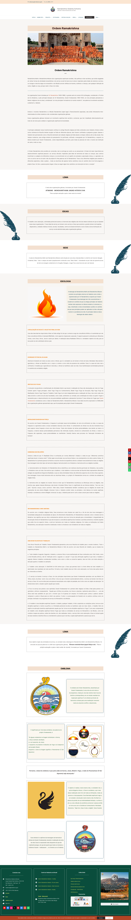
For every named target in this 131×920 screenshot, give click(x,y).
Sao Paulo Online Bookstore (77, 878)
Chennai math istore (75, 884)
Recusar (101, 918)
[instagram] (129, 455)
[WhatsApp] (28, 907)
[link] (65, 34)
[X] (14, 907)
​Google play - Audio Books (77, 889)
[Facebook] (7, 907)
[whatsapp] (129, 470)
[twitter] (129, 458)
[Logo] (52, 9)
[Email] (25, 907)
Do (6, 896)
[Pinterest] (18, 907)
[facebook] (129, 452)
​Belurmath (45, 896)
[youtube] (129, 450)
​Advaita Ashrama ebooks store (78, 886)
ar (7, 896)
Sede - (40, 896)
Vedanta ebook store (75, 881)
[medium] (129, 464)
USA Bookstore (74, 892)
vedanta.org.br (9, 900)
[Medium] (21, 907)
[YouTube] (4, 907)
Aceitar (109, 918)
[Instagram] (11, 907)
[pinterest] (129, 461)
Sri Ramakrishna (53, 95)
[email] (129, 467)
